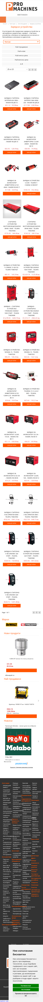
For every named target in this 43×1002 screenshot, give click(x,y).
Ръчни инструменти (26, 888)
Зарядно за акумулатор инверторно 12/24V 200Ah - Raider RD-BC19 (31, 141)
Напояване (16, 848)
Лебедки (15, 931)
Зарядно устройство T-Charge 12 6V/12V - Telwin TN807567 (12, 267)
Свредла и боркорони (35, 895)
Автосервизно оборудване (17, 860)
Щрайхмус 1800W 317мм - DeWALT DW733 (21, 704)
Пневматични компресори (26, 821)
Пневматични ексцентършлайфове (26, 817)
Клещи (24, 904)
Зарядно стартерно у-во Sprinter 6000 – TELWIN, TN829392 (11, 514)
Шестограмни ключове (36, 792)
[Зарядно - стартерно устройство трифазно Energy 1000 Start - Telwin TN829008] (12, 293)
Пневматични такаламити (26, 881)
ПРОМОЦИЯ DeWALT (7, 786)
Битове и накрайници (26, 897)
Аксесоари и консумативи (17, 833)
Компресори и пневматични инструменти (7, 841)
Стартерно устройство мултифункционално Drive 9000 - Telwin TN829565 (31, 226)
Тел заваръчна (6, 910)
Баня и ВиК (35, 839)
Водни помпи (17, 825)
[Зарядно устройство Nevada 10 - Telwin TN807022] (31, 337)
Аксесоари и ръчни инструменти (7, 852)
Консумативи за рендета (7, 881)
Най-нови (21, 51)
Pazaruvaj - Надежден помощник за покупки (21, 767)
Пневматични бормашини (26, 804)
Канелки (35, 851)
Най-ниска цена (21, 55)
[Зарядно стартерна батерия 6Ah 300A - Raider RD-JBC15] (12, 85)
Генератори (26, 885)
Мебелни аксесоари (35, 829)
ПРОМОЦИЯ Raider (7, 795)
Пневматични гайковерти (26, 848)
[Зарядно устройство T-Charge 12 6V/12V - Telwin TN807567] (12, 252)
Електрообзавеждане (17, 906)
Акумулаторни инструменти (7, 812)
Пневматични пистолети (26, 825)
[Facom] (28, 624)
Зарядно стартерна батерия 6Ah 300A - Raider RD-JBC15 (11, 100)
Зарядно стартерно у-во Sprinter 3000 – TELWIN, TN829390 (31, 514)
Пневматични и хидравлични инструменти (26, 798)
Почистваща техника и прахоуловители (17, 802)
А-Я (21, 64)
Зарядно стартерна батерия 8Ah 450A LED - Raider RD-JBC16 (12, 139)
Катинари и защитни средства (36, 808)
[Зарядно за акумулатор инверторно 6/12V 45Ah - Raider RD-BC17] (12, 168)
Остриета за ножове (6, 877)
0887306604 (22, 15)
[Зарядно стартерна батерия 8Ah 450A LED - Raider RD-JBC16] (12, 124)
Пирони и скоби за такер (6, 861)
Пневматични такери (26, 813)
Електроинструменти (7, 924)
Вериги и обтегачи (35, 825)
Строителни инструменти (26, 892)
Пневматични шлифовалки (26, 808)
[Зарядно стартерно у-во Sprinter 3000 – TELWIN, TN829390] (31, 499)
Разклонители (17, 911)
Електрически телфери (17, 927)
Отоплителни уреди (16, 917)
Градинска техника (6, 816)
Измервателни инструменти (26, 921)
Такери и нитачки (35, 797)
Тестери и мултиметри (35, 875)
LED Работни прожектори (35, 891)
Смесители (35, 842)
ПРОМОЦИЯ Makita (7, 803)
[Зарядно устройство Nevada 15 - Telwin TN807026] (12, 337)
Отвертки (25, 911)
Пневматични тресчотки (26, 830)
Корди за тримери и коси (6, 893)
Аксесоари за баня (36, 847)
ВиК (33, 853)
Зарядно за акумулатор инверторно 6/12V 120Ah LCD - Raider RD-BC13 (11, 393)
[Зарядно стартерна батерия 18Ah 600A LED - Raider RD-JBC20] (31, 85)
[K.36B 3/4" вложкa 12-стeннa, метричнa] (21, 647)
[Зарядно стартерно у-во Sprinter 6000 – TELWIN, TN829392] (12, 499)
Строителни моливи (36, 836)
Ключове (25, 914)
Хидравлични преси (26, 856)
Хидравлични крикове (26, 852)
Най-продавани (21, 47)
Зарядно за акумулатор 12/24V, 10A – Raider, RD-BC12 (31, 475)
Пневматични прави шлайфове (26, 872)
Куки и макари (34, 818)
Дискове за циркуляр (6, 866)
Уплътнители (36, 832)
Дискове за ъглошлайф (6, 906)
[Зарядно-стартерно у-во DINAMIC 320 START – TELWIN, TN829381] (12, 538)
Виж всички (7, 761)
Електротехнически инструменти (26, 908)
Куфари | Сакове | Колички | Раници (6, 831)
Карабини (35, 821)
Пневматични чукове (26, 877)
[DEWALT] (11, 624)
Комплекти (35, 863)
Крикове (25, 783)
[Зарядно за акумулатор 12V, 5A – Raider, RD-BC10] (31, 419)
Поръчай (12, 193)
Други (33, 858)
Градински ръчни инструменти (17, 838)
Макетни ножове (34, 870)
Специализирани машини (17, 811)
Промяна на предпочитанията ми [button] (26, 995)
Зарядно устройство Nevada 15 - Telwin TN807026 (12, 352)
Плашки (25, 924)
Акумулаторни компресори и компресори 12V (17, 873)
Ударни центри (34, 788)
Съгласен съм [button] (26, 986)
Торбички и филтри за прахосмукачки (7, 920)
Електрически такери (17, 797)
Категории (5, 783)
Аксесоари (15, 851)
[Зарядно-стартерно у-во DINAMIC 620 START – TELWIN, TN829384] (12, 580)
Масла (5, 914)
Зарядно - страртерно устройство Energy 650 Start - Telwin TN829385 (31, 310)
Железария (35, 800)
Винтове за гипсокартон (7, 870)
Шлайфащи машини (16, 788)
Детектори (35, 856)
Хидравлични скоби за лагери (26, 866)
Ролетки (34, 887)
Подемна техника (15, 883)
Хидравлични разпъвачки (17, 887)
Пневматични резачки (26, 844)
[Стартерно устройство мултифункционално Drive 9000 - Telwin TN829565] (31, 209)
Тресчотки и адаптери (26, 901)
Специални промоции (6, 791)
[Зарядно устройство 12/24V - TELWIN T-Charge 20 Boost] (31, 168)
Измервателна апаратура (7, 820)
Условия (26, 944)
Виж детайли (11, 109)
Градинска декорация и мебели (17, 844)
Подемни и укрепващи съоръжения (16, 922)
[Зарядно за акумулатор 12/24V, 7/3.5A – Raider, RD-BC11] (12, 419)
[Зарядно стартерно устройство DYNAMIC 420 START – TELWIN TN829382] (31, 538)
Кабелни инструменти (7, 808)
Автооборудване (7, 836)
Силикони (6, 874)
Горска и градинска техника (15, 821)
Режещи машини (15, 784)
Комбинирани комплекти (17, 816)
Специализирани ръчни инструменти (17, 892)
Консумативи (6, 857)
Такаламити (16, 879)
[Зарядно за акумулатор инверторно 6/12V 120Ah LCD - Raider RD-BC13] (12, 376)
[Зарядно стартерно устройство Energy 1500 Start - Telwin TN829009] (31, 252)
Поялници (34, 885)
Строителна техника (16, 792)
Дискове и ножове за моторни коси (6, 900)
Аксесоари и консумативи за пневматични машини (26, 836)
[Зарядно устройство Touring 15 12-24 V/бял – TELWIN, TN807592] (31, 376)
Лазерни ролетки (34, 866)
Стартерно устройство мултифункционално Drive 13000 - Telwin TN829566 (12, 226)
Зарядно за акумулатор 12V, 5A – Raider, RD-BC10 (31, 434)
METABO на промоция (6, 799)
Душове (34, 844)
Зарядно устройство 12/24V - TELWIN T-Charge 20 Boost (31, 183)
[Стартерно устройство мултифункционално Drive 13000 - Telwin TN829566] (12, 209)
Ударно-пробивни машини (6, 929)
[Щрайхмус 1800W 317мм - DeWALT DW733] (21, 692)
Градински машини (16, 828)
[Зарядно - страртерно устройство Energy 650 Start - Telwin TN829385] (31, 293)
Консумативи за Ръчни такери (7, 887)
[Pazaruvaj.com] (21, 764)
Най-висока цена (21, 60)
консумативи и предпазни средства (17, 855)
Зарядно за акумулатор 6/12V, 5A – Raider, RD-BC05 (12, 475)
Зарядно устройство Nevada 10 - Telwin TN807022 (31, 352)
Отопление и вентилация (7, 847)
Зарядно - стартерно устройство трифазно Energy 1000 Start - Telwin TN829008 (12, 310)
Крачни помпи (34, 784)
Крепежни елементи (35, 814)
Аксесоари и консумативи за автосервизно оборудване (17, 900)
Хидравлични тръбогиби (26, 861)
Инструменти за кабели (36, 879)
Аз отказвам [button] (25, 989)
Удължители (17, 909)
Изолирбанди (17, 914)
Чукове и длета (25, 917)
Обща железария (35, 803)
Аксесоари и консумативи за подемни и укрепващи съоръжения (26, 789)
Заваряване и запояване (17, 807)
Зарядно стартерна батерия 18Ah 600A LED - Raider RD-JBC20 (31, 100)
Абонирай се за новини (12, 760)
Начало (13, 944)
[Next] (37, 624)
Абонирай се (9, 675)
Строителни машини (6, 825)
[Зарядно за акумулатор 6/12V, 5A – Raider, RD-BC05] (12, 460)
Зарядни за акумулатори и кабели (17, 865)
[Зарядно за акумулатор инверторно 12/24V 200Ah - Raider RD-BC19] (31, 124)
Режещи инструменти (26, 928)
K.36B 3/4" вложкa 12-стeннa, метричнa (21, 659)
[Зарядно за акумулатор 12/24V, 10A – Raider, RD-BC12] (31, 460)
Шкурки (5, 916)
